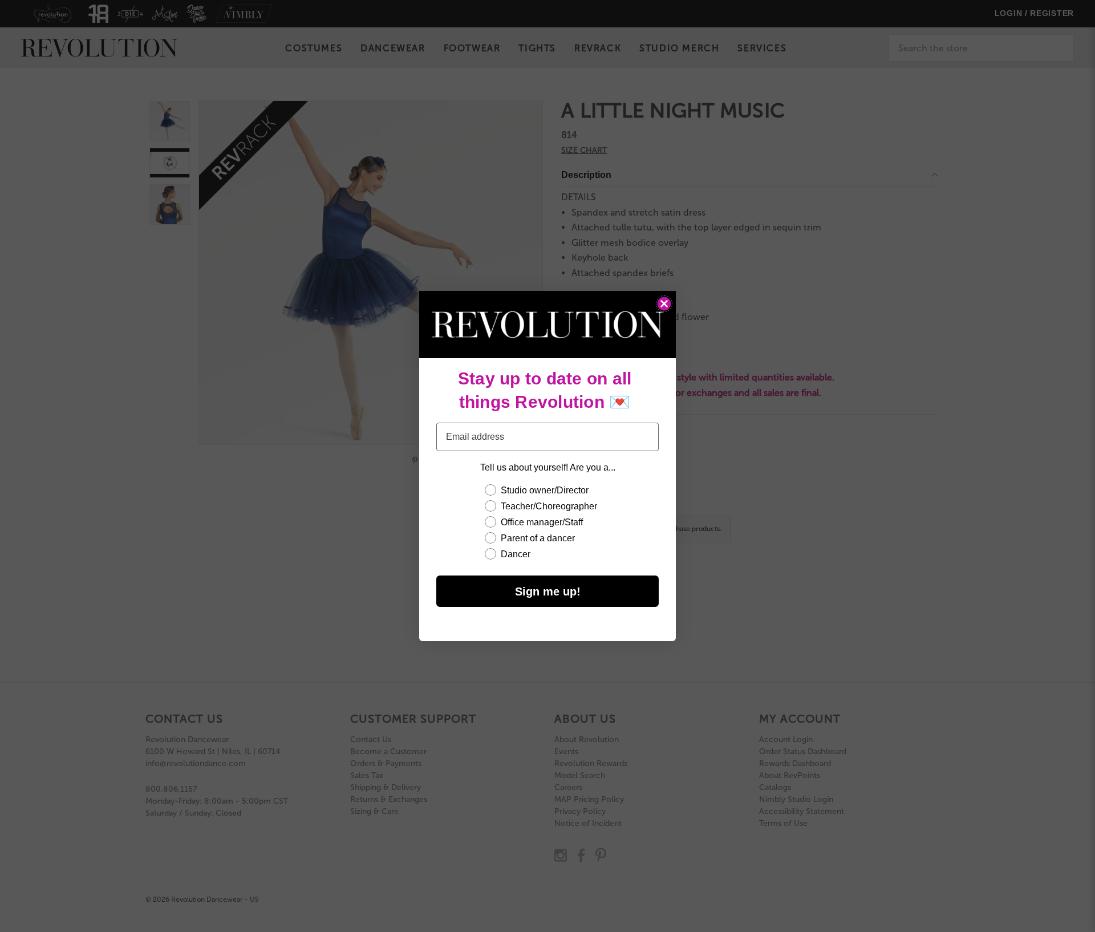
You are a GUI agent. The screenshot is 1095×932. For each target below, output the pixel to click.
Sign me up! (548, 591)
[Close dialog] (664, 304)
